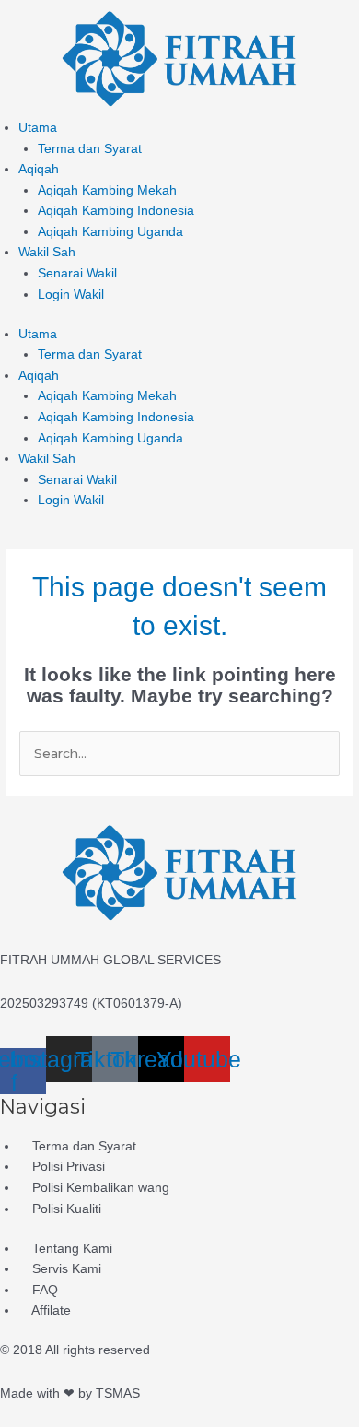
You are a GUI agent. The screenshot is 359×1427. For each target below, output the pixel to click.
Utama (37, 128)
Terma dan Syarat (90, 149)
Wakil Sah (46, 252)
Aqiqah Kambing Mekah (107, 190)
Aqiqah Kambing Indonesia (116, 211)
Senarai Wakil (77, 273)
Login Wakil (71, 294)
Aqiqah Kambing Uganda (110, 232)
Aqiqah (38, 169)
